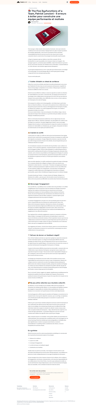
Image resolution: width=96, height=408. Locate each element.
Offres (29, 2)
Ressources (34, 2)
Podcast (50, 393)
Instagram (67, 389)
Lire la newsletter (35, 377)
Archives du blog (52, 391)
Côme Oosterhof (34, 21)
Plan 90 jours (35, 387)
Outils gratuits (52, 387)
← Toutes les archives (32, 8)
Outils (40, 2)
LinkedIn (66, 387)
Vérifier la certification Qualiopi (23, 404)
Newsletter (44, 2)
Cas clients (51, 389)
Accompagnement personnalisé (39, 389)
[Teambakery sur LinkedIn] (67, 2)
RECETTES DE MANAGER (47, 23)
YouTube (50, 395)
